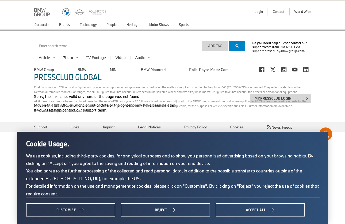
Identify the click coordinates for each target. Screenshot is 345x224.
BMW (81, 69)
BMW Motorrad (153, 69)
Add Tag (215, 46)
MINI (113, 69)
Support (40, 127)
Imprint (109, 127)
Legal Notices (149, 127)
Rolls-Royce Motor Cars (208, 69)
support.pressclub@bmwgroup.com (278, 51)
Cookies (237, 127)
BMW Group (44, 69)
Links (75, 127)
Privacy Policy (195, 127)
